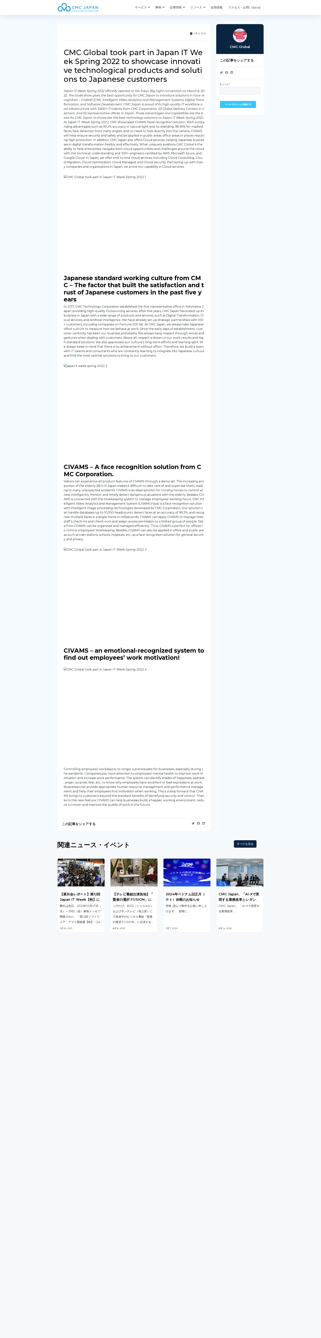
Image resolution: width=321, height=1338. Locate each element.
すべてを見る (245, 844)
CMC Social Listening (178, 1201)
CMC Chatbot (173, 1211)
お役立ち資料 (172, 1280)
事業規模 (116, 1288)
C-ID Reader (172, 1220)
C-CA (167, 1230)
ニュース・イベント (176, 1288)
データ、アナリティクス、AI (129, 1201)
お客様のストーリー (123, 1272)
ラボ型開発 (223, 1196)
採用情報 (217, 7)
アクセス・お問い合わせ (244, 7)
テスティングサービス (72, 1215)
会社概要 (63, 1272)
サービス (141, 7)
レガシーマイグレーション (75, 1205)
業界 (113, 1280)
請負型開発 (223, 1186)
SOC (166, 1239)
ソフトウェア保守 (69, 1196)
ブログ (167, 1272)
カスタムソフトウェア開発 (75, 1186)
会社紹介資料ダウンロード (75, 1280)
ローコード (117, 1226)
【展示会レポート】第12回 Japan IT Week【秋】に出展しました (80, 899)
